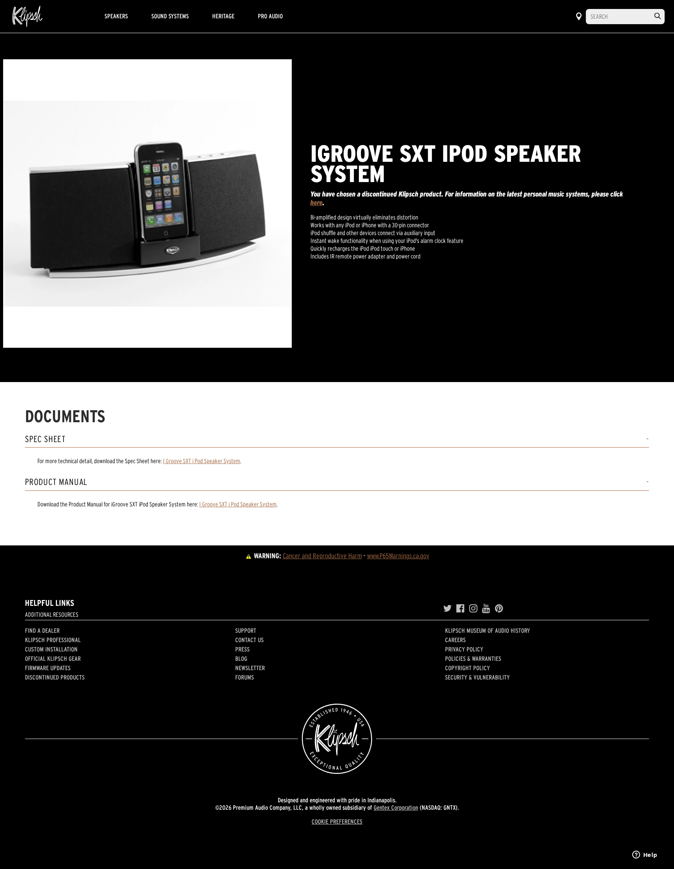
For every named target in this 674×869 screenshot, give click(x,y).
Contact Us (249, 639)
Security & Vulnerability (477, 677)
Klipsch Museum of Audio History (487, 630)
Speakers (116, 15)
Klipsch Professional (53, 639)
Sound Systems (170, 15)
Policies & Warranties (473, 658)
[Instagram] (473, 608)
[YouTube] (486, 608)
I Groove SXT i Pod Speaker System (201, 460)
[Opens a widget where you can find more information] (644, 855)
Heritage (223, 15)
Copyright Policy (467, 667)
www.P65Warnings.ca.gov (398, 556)
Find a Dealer (42, 630)
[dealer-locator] (579, 16)
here (316, 202)
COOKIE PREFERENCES (337, 821)
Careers (455, 639)
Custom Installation (51, 649)
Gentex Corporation (396, 807)
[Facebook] (460, 608)
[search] (657, 16)
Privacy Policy (464, 649)
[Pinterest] (499, 608)
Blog (241, 658)
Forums (244, 677)
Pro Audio (270, 15)
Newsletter (250, 667)
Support (245, 630)
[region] (147, 203)
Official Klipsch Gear (53, 658)
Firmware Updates (48, 667)
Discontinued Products (55, 677)
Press (242, 649)
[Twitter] (447, 608)
